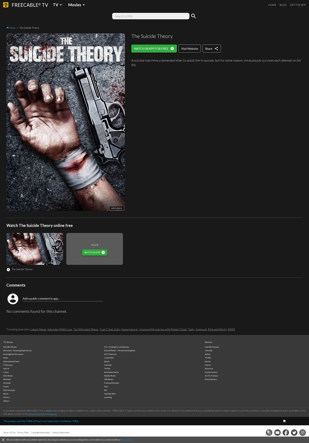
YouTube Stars (110, 394)
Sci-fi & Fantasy (211, 375)
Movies (208, 342)
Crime (6, 372)
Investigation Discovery (13, 354)
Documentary (211, 379)
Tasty (191, 329)
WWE (231, 329)
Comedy (108, 365)
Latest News (38, 329)
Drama (208, 361)
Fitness (6, 397)
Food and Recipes (111, 383)
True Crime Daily (109, 329)
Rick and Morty (217, 329)
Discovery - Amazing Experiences (17, 350)
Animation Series (111, 372)
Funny (6, 386)
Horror (6, 368)
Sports (107, 361)
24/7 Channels (110, 354)
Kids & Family (9, 390)
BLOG (283, 4)
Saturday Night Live (59, 329)
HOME (272, 4)
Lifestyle (7, 383)
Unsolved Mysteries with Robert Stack (163, 329)
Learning (108, 397)
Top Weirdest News (85, 329)
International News (11, 361)
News (5, 357)
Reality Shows (110, 375)
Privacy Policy (127, 439)
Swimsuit (201, 329)
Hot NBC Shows (10, 347)
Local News (109, 357)
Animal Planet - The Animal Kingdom (119, 350)
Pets (106, 386)
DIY (105, 390)
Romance (209, 368)
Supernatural (130, 329)
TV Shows (8, 342)
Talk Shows (108, 379)
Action (208, 354)
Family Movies (211, 372)
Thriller (107, 368)
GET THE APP (298, 4)
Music (6, 394)
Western (7, 379)
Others (6, 401)
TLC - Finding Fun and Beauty (116, 347)
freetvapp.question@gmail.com (42, 413)
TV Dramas (8, 365)
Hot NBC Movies (212, 347)
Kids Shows (8, 375)
